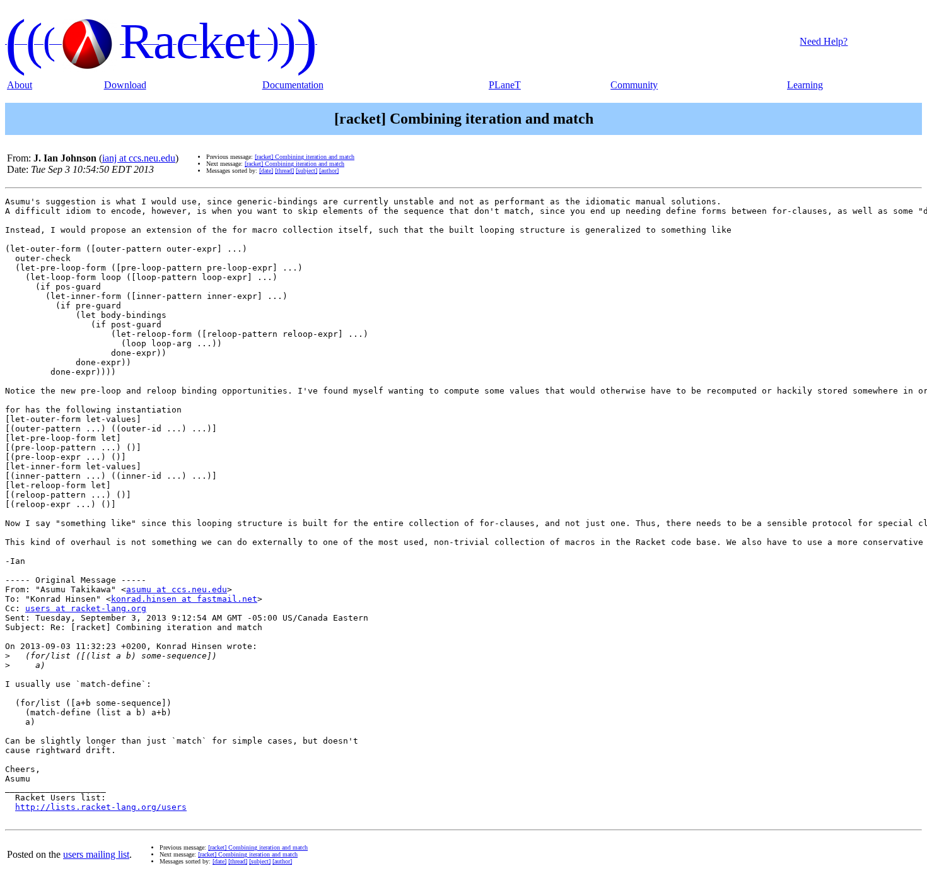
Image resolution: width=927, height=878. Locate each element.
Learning (805, 84)
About (19, 84)
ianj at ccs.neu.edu (138, 158)
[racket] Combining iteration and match (304, 156)
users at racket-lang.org (85, 608)
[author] (329, 170)
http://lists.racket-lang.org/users (101, 807)
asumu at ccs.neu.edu (176, 589)
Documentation (293, 84)
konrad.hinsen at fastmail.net (184, 599)
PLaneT (505, 84)
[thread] (284, 170)
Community (634, 84)
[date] (266, 170)
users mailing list (96, 854)
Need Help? (824, 41)
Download (125, 84)
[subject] (306, 170)
